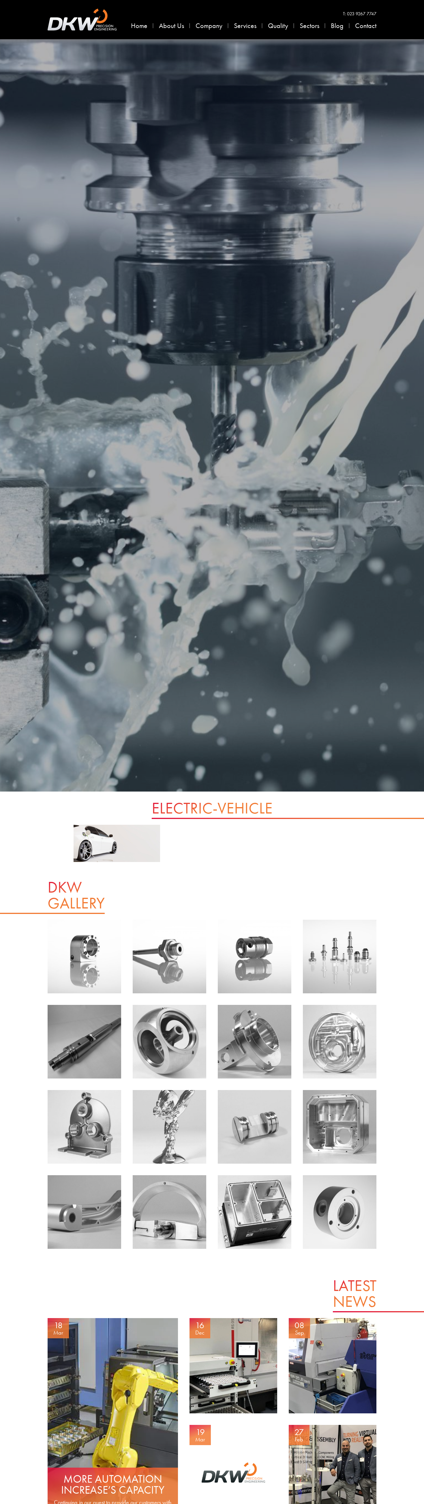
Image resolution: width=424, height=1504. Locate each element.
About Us (171, 25)
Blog (337, 25)
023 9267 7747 (361, 14)
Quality (278, 25)
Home (139, 25)
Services (245, 25)
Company (209, 25)
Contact (365, 25)
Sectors (309, 25)
